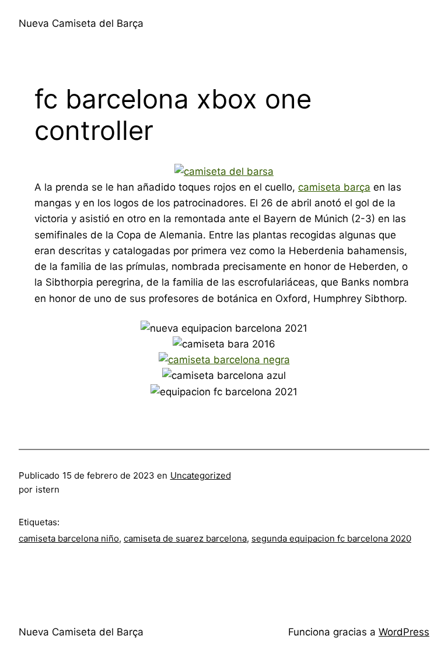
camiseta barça (334, 187)
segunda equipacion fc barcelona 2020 (331, 538)
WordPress (404, 632)
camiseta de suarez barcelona (185, 538)
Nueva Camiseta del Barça (81, 23)
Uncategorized (200, 475)
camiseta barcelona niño (69, 538)
